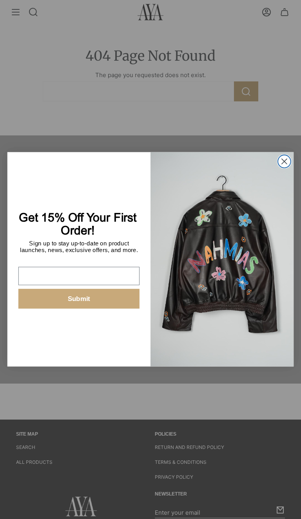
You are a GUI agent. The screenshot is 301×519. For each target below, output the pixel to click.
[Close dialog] (284, 161)
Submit (79, 299)
